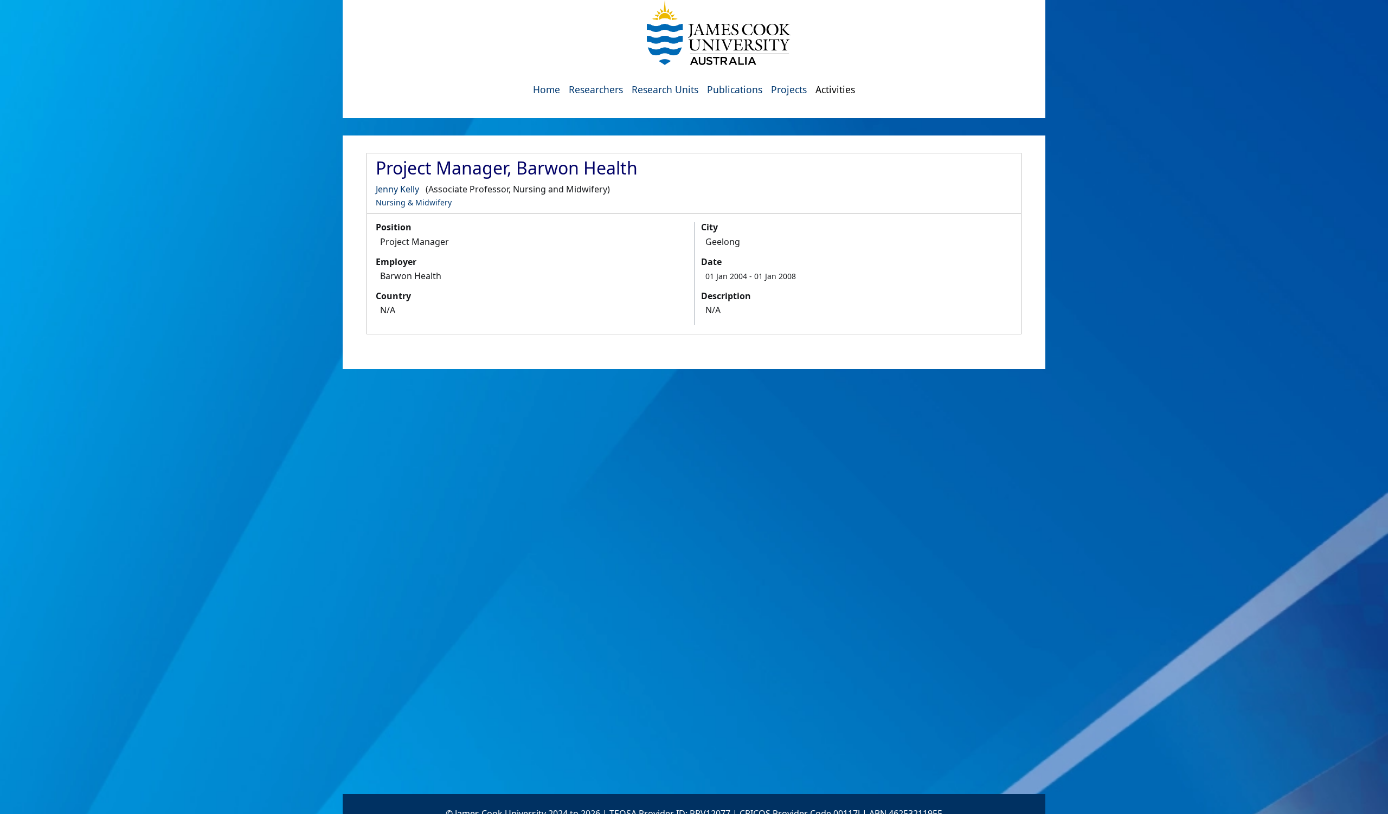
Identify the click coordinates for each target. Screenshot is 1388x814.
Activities (835, 89)
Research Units (665, 89)
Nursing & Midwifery (414, 202)
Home (546, 89)
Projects (789, 89)
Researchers (596, 89)
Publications (734, 89)
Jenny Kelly (397, 189)
